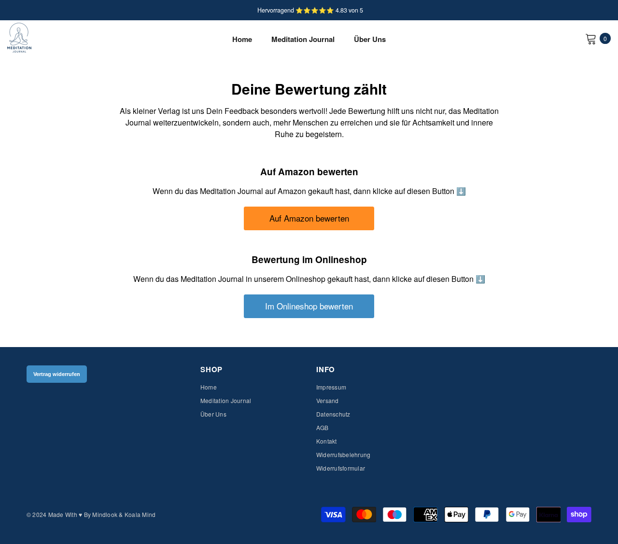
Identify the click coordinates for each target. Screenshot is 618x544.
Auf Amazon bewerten (309, 218)
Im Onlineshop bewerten (309, 306)
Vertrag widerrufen (56, 374)
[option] (309, 10)
